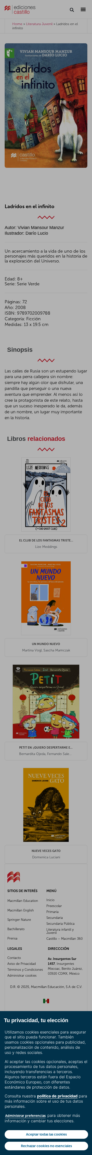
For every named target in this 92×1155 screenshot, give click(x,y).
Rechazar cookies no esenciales (46, 1146)
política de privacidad (57, 1095)
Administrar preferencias (25, 1116)
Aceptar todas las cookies (46, 1134)
